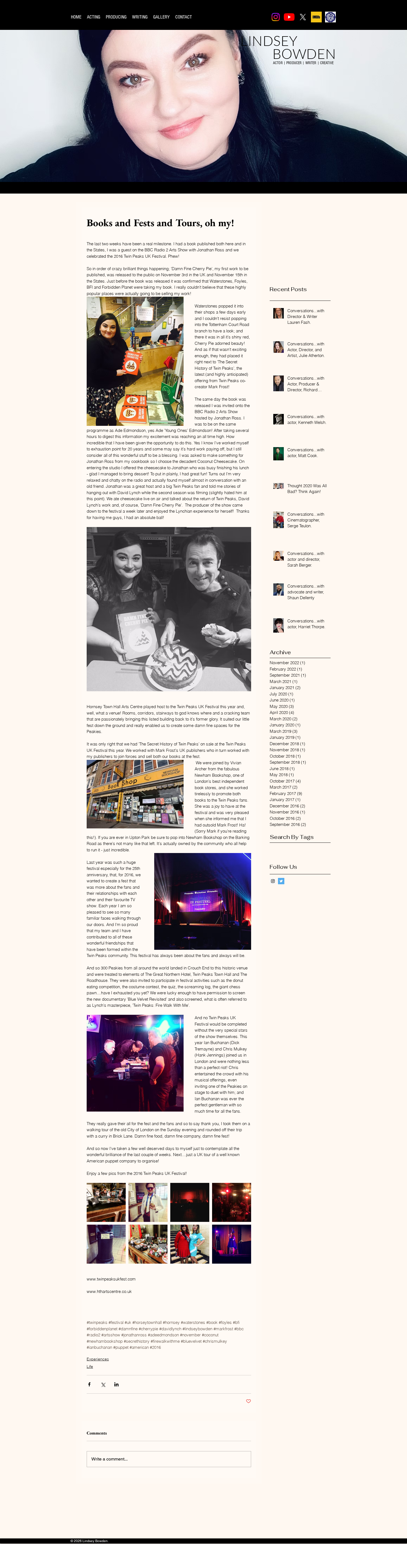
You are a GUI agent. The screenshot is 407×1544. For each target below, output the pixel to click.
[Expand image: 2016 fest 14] (148, 1244)
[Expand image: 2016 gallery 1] (106, 1202)
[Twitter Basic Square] (281, 881)
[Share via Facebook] (89, 1384)
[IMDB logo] (316, 17)
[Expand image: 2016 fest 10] (148, 1202)
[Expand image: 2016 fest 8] (231, 1244)
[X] (302, 17)
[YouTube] (289, 17)
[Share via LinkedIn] (116, 1384)
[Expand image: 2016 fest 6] (106, 1244)
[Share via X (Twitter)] (102, 1384)
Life (90, 1366)
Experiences (98, 1359)
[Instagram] (275, 17)
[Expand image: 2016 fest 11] (189, 1244)
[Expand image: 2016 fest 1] (231, 1202)
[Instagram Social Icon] (273, 881)
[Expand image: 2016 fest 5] (189, 1202)
